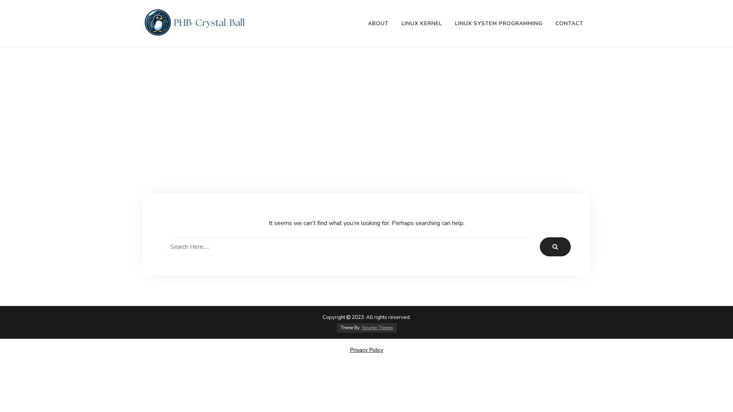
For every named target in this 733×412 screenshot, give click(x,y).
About (378, 23)
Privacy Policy (366, 350)
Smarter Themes (377, 328)
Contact (569, 23)
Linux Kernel (422, 23)
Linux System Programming (498, 23)
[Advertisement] (366, 135)
